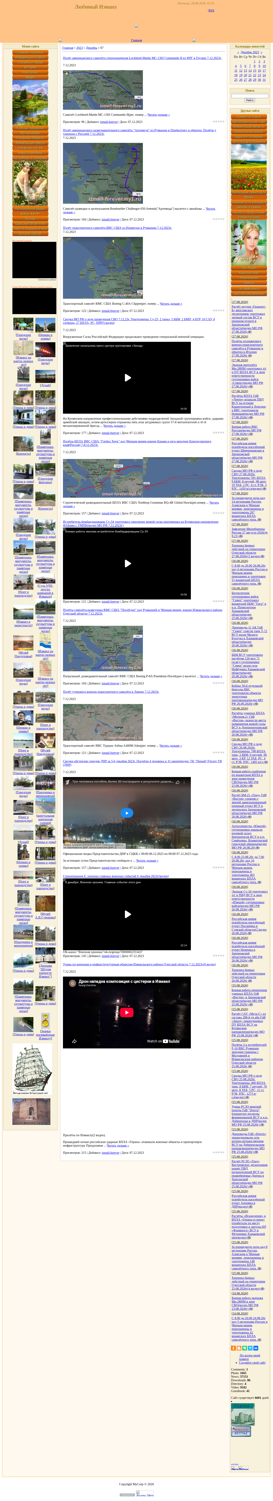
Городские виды (24, 336)
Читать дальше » (158, 114)
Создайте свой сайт (252, 1362)
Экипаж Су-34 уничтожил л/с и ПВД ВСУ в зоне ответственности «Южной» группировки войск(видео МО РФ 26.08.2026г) (250, 900)
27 (245, 79)
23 (259, 75)
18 (235, 75)
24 (264, 75)
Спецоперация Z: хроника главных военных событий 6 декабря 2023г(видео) (116, 876)
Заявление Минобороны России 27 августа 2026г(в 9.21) (250, 532)
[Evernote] (244, 1348)
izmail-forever (109, 122)
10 (264, 66)
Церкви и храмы (45, 336)
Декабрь (91, 47)
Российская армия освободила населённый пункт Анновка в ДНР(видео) (248, 1201)
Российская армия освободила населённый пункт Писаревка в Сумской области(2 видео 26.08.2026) (249, 926)
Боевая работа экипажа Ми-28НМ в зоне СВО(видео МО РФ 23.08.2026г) (247, 1303)
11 (235, 70)
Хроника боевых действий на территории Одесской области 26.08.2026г (248, 975)
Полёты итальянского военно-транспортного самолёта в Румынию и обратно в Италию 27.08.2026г (247, 348)
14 (250, 70)
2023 (79, 47)
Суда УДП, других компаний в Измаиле (45, 591)
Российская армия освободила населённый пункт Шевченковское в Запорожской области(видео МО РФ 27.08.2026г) (248, 452)
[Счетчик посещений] (241, 1435)
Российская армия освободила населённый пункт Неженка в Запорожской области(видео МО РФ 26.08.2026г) (248, 951)
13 (245, 70)
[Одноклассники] (233, 1348)
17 (264, 70)
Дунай (45, 385)
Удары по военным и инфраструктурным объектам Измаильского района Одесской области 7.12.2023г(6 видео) (139, 964)
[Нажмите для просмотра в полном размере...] (103, 108)
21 (250, 75)
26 (240, 79)
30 (259, 79)
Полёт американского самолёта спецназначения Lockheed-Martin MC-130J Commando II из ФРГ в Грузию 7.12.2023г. (142, 58)
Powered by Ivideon (47, 279)
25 (235, 79)
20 (245, 75)
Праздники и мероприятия (45, 794)
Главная (136, 40)
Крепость (23, 453)
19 (240, 75)
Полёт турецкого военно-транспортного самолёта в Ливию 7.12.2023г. (111, 691)
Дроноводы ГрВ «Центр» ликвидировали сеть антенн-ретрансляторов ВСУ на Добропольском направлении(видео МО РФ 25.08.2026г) (249, 1143)
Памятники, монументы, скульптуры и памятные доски (45, 454)
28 (250, 79)
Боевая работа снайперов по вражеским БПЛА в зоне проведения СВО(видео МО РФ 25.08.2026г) (249, 778)
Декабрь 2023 (250, 52)
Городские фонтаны (46, 480)
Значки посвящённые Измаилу (45, 1034)
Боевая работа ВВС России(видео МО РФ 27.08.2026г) (247, 430)
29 (254, 79)
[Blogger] (239, 1348)
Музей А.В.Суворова (45, 915)
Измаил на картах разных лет (23, 361)
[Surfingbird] (250, 1348)
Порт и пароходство (22, 593)
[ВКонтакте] (255, 1348)
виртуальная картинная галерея (45, 819)
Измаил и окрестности (22, 623)
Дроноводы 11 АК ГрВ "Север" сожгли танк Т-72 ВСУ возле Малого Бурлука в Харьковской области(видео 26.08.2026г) (249, 636)
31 (264, 79)
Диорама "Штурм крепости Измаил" (45, 971)
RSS (211, 10)
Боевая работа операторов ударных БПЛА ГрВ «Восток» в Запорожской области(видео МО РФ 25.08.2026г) (249, 997)
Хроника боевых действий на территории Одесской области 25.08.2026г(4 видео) (248, 1283)
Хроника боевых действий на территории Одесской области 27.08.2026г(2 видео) (248, 551)
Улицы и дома (23, 407)
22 (254, 75)
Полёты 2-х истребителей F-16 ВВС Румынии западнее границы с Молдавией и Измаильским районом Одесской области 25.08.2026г (249, 1055)
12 (240, 70)
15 (254, 70)
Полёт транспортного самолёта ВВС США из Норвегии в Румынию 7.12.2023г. (117, 227)
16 (259, 70)
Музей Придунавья (23, 654)
